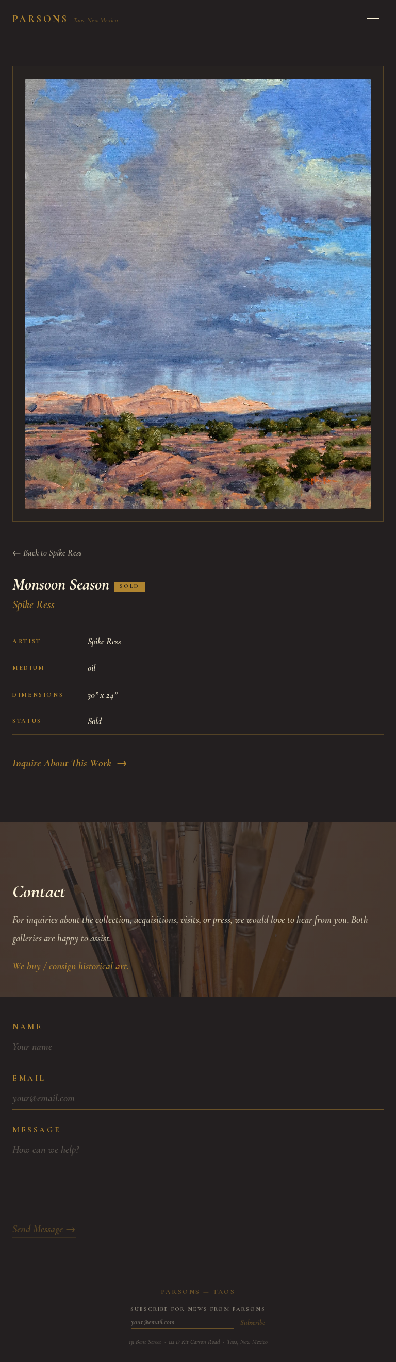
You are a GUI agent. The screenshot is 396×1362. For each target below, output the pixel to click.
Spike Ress (33, 604)
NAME (27, 1026)
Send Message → (44, 1229)
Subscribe (252, 1322)
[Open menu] (373, 18)
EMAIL (29, 1078)
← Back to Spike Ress (46, 552)
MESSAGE (36, 1129)
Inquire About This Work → (69, 762)
